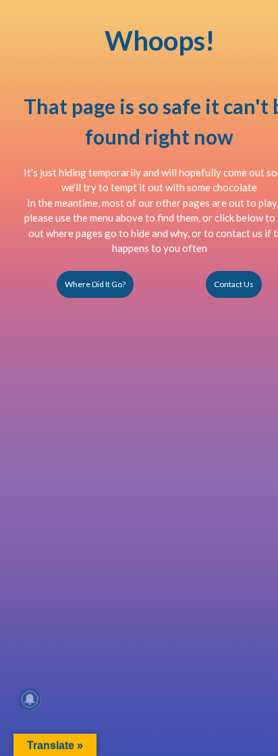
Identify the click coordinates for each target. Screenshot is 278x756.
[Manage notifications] (29, 699)
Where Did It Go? (95, 284)
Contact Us (234, 284)
